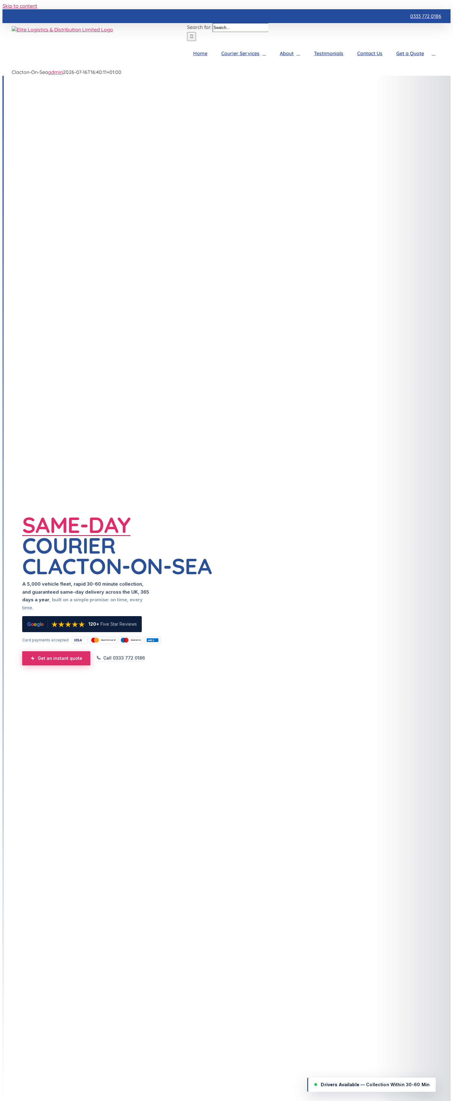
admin (55, 72)
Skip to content (19, 6)
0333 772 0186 (425, 16)
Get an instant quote (60, 658)
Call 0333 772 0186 (124, 657)
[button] (433, 53)
